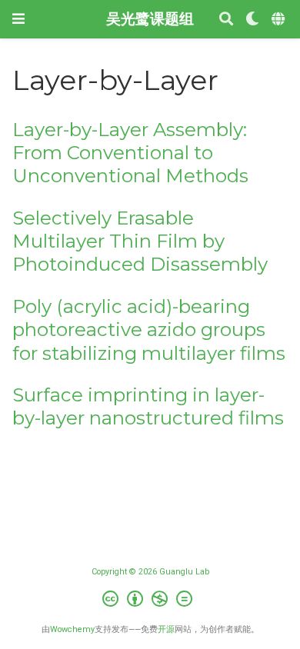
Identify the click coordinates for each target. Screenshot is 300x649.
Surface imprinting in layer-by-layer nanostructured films (148, 406)
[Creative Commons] (150, 601)
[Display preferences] (252, 19)
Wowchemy (72, 629)
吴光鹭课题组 (150, 19)
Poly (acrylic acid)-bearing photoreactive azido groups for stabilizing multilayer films (148, 329)
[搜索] (226, 19)
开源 (166, 629)
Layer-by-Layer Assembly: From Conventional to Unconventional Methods (130, 153)
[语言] (280, 19)
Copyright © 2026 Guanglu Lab (150, 572)
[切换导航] (18, 18)
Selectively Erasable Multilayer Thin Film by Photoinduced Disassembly (140, 241)
